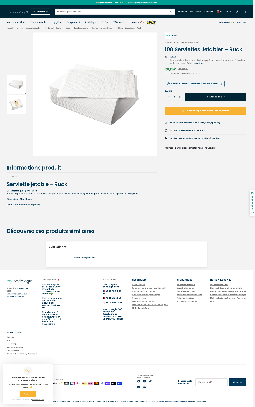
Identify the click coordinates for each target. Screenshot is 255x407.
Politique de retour (185, 298)
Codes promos (139, 298)
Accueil (10, 28)
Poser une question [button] (84, 257)
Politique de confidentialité (82, 401)
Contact (11, 337)
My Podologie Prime (141, 308)
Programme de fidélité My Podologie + (150, 304)
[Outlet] (151, 22)
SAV (8, 340)
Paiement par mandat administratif (149, 288)
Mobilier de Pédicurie (52, 28)
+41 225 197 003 (114, 302)
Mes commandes (15, 347)
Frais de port (174, 73)
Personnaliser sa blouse (143, 301)
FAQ (212, 301)
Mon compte (12, 344)
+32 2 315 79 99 (113, 298)
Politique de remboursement (58, 401)
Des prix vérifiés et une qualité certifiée (228, 291)
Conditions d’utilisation (104, 401)
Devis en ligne (138, 285)
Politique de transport (187, 291)
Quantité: (168, 91)
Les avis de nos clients (187, 301)
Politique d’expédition (124, 401)
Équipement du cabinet (102, 28)
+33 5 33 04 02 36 (112, 292)
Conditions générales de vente (159, 401)
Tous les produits (81, 28)
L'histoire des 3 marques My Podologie (228, 294)
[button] (244, 12)
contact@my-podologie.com (111, 285)
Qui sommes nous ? (219, 285)
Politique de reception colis (189, 294)
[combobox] (115, 12)
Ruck (68, 28)
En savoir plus (198, 63)
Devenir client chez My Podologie (22, 354)
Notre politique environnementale (226, 288)
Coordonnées (139, 401)
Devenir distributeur (186, 288)
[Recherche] (171, 12)
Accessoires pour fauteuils (28, 28)
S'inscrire (237, 382)
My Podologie (22, 288)
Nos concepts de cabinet (143, 291)
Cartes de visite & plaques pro (146, 294)
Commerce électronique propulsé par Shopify (17, 295)
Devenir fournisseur (186, 285)
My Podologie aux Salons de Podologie (228, 298)
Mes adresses (13, 350)
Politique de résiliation (197, 401)
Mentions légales (180, 401)
